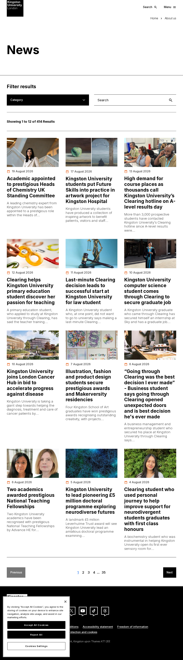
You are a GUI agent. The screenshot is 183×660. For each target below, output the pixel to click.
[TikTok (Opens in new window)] (94, 611)
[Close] (65, 602)
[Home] (15, 8)
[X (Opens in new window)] (71, 611)
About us (170, 18)
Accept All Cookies (36, 625)
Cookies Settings (36, 646)
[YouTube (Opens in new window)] (83, 611)
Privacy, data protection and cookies (73, 632)
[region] (36, 626)
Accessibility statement (98, 626)
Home (154, 18)
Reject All (36, 634)
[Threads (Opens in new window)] (105, 611)
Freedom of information (132, 626)
